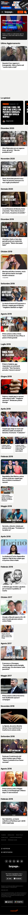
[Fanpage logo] (9, 12)
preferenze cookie (12, 840)
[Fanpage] (14, 866)
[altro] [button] (4, 37)
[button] (9, 901)
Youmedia (3, 835)
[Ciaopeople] (14, 911)
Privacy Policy (19, 835)
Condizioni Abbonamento (16, 837)
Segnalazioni (11, 835)
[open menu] (2, 12)
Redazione (3, 840)
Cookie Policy (4, 837)
